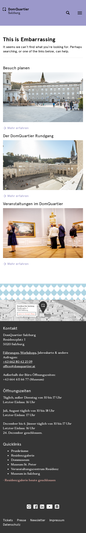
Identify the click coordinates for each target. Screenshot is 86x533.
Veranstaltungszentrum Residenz (35, 469)
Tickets (8, 520)
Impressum (56, 520)
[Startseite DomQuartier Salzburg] (32, 13)
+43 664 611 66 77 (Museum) (23, 379)
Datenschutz (11, 524)
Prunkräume (19, 451)
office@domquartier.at (19, 366)
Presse (21, 520)
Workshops (28, 353)
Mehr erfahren (18, 128)
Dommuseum (20, 460)
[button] (68, 13)
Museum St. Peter (23, 464)
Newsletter (37, 520)
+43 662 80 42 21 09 (17, 362)
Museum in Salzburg (25, 473)
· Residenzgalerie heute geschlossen (29, 480)
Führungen (11, 353)
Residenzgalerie (22, 455)
